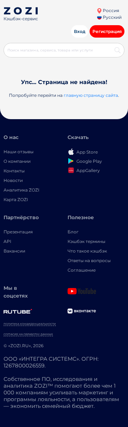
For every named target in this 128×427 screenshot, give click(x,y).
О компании (17, 161)
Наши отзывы (18, 151)
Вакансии (14, 251)
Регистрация (107, 31)
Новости (13, 180)
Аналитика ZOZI (21, 190)
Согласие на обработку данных (28, 334)
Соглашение (82, 270)
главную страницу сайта (91, 95)
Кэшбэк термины (86, 241)
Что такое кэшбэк (87, 251)
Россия (110, 10)
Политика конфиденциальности (30, 324)
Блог (73, 231)
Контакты (14, 170)
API (7, 241)
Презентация (18, 231)
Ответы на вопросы (89, 260)
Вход (79, 31)
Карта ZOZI (16, 199)
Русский (112, 17)
